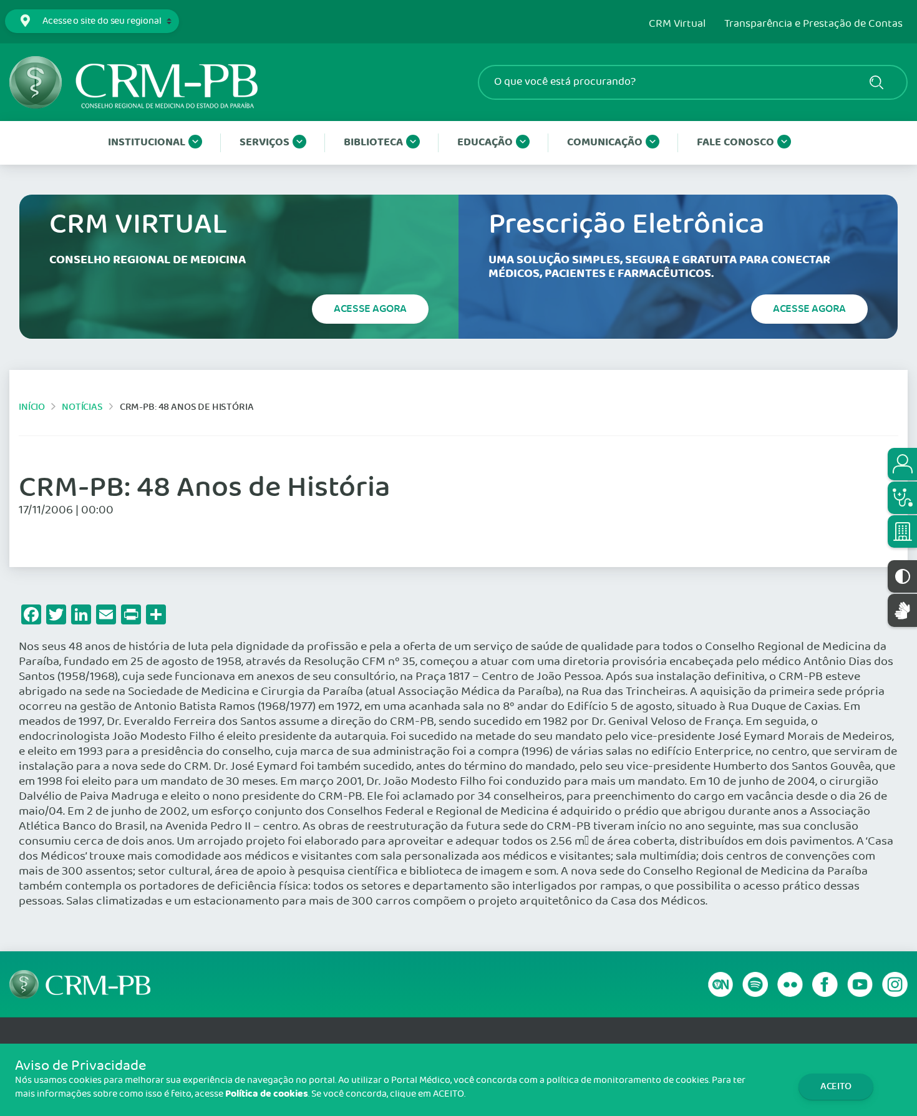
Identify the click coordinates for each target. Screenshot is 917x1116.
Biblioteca (373, 142)
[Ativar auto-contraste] (902, 576)
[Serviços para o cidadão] (902, 464)
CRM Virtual (677, 24)
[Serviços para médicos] (902, 498)
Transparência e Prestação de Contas (813, 24)
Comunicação (605, 142)
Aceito (836, 1086)
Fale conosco (735, 142)
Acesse (370, 309)
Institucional (146, 142)
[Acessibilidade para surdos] (902, 610)
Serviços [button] (264, 142)
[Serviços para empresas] (902, 531)
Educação (485, 142)
